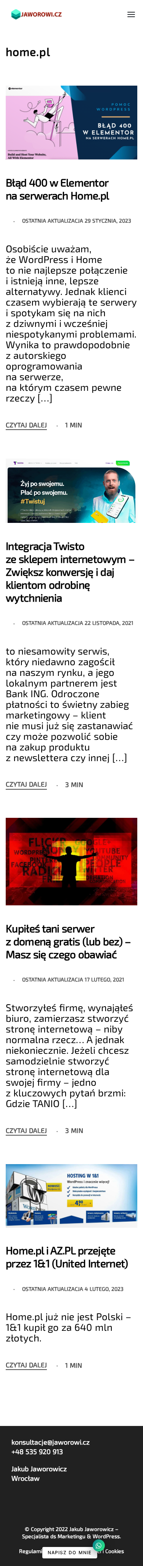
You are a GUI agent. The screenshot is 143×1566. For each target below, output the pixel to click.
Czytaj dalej (26, 425)
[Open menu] (131, 14)
